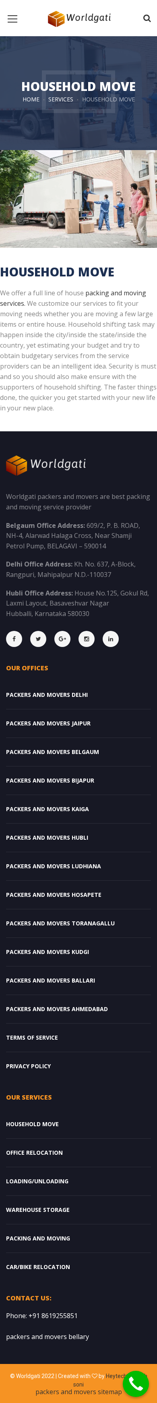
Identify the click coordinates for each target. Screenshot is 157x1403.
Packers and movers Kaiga (47, 809)
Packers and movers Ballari (50, 980)
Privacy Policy (28, 1066)
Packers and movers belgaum (52, 752)
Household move (32, 1124)
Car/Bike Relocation (38, 1267)
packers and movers (66, 1391)
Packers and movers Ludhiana (53, 866)
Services (60, 99)
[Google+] (66, 639)
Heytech (116, 1376)
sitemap (110, 1391)
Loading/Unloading (37, 1181)
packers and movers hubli (47, 837)
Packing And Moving (38, 1238)
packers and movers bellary (47, 1336)
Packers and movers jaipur (48, 723)
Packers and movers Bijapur (50, 780)
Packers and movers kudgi (47, 952)
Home (31, 99)
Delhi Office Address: (39, 564)
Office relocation (34, 1152)
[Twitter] (42, 639)
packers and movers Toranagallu (60, 923)
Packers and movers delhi (47, 694)
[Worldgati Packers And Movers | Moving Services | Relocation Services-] (78, 18)
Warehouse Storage (38, 1209)
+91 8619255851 (53, 1315)
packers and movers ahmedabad (57, 1009)
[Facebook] (18, 639)
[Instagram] (90, 639)
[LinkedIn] (115, 639)
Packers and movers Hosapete (53, 894)
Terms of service (32, 1037)
